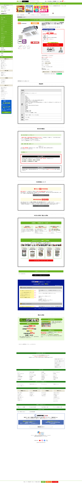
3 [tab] (40, 13)
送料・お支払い (20, 392)
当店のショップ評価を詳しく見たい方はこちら (40, 308)
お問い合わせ (44, 395)
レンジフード (31, 373)
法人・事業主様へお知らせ (21, 411)
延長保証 (43, 379)
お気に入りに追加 (46, 71)
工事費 (54, 379)
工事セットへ (48, 481)
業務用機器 (19, 379)
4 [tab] (41, 13)
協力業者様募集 (32, 411)
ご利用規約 (55, 395)
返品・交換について (3, 65)
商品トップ (25, 481)
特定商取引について (3, 91)
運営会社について (56, 394)
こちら (34, 140)
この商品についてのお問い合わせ (57, 71)
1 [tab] (37, 13)
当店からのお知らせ (56, 392)
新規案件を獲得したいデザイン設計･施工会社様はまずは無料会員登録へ (53, 422)
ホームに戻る (2, 98)
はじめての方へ (44, 392)
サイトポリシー (3, 94)
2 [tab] (39, 13)
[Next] (53, 13)
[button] (41, 433)
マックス (48, 69)
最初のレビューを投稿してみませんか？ (41, 275)
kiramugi (23, 303)
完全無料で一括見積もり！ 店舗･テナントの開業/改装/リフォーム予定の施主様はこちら (29, 422)
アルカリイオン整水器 (4, 31)
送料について (25, 148)
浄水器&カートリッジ (4, 33)
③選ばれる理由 (37, 481)
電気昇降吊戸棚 (3, 49)
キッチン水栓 (43, 373)
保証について (20, 398)
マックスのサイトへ (48, 66)
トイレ (2, 15)
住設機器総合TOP (3, 13)
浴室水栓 (55, 373)
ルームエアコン (3, 44)
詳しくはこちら (41, 195)
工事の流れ (31, 394)
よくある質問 (44, 394)
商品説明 (43, 481)
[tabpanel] (41, 6)
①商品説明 (29, 481)
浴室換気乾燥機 (44, 69)
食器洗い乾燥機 (3, 17)
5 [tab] (42, 13)
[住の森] (19, 1)
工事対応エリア (32, 392)
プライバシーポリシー (57, 398)
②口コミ (33, 481)
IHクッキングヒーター (21, 373)
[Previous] (29, 13)
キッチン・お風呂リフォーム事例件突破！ (5, 11)
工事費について (32, 395)
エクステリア (2, 35)
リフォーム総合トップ (21, 385)
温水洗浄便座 (31, 376)
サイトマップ (56, 401)
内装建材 (31, 379)
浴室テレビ (55, 376)
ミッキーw (23, 287)
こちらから (6, 112)
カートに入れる (53, 44)
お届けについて (20, 395)
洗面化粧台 (43, 376)
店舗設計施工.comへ (41, 426)
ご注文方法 (19, 394)
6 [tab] (44, 13)
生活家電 (2, 46)
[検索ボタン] (38, 1)
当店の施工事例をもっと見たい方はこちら (40, 260)
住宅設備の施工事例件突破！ (4, 7)
